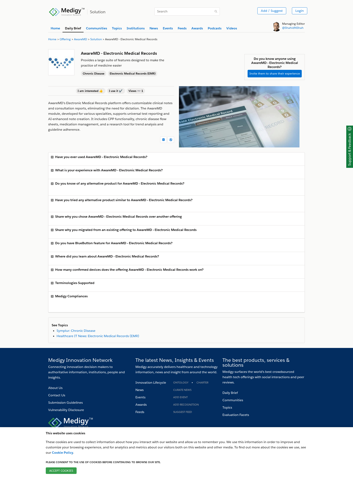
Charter (202, 382)
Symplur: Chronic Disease (76, 331)
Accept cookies (61, 470)
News (139, 390)
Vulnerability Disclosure (66, 410)
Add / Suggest (272, 11)
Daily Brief (230, 393)
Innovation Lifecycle (150, 382)
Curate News (182, 390)
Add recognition (186, 404)
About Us (55, 388)
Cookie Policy (62, 452)
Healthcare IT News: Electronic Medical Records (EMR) (98, 336)
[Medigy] (67, 11)
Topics (227, 407)
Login (299, 11)
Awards (141, 404)
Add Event (180, 397)
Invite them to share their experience (274, 73)
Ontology (180, 382)
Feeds (139, 412)
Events (140, 397)
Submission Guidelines (65, 402)
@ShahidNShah (293, 28)
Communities (232, 400)
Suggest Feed (182, 412)
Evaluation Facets (235, 415)
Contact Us (56, 395)
